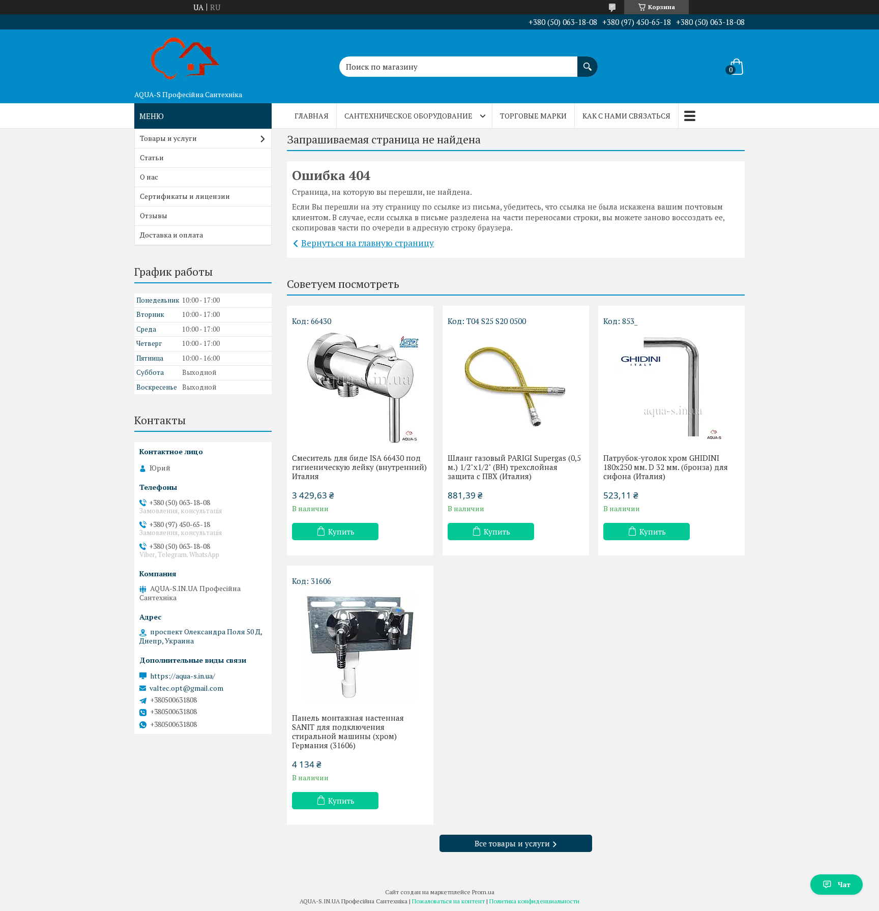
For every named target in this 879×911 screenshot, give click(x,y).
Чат (844, 884)
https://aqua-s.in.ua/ (182, 676)
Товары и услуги (168, 138)
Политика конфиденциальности (534, 901)
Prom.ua (483, 892)
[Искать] (587, 61)
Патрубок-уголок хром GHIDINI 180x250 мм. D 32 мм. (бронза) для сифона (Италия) (665, 467)
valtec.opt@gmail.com (186, 688)
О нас (149, 177)
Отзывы (153, 215)
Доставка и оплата (171, 235)
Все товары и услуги (512, 843)
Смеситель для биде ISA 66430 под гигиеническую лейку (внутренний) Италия (359, 467)
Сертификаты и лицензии (185, 196)
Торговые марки (533, 116)
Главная (312, 116)
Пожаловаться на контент (448, 901)
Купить (341, 531)
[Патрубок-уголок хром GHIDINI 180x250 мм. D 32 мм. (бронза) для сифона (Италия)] (671, 387)
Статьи (152, 157)
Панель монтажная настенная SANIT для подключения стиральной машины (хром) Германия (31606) (348, 731)
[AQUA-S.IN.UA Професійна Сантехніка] (185, 57)
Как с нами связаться (626, 116)
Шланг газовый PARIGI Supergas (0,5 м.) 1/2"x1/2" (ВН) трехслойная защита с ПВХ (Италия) (514, 467)
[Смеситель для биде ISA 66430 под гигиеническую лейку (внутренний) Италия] (360, 387)
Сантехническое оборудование (408, 116)
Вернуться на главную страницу (367, 243)
